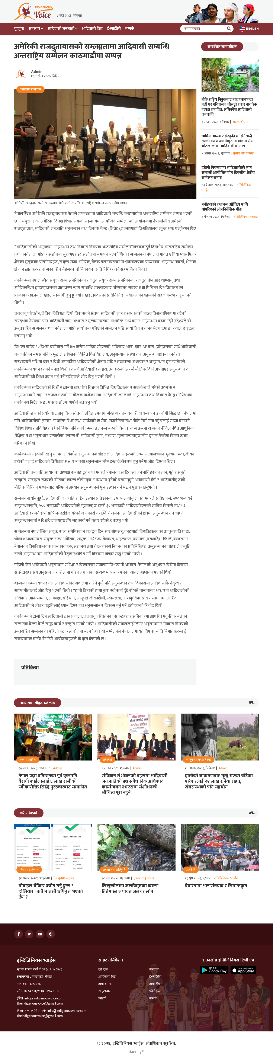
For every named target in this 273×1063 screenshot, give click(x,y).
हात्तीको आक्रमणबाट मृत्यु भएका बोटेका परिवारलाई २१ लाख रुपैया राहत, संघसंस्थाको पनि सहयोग (219, 781)
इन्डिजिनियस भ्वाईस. (129, 1043)
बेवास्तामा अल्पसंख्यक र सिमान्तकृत (216, 886)
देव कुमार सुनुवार (64, 878)
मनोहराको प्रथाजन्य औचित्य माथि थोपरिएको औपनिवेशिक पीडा (225, 207)
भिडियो (102, 998)
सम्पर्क (129, 29)
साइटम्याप (104, 991)
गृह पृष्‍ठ (103, 969)
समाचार (154, 969)
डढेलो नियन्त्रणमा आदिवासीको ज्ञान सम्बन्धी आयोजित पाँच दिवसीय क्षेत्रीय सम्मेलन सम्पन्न (228, 173)
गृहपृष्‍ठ (19, 29)
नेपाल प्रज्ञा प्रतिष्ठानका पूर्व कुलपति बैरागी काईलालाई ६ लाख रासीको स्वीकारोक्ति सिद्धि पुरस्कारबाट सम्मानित (53, 781)
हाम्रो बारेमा (105, 984)
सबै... (252, 702)
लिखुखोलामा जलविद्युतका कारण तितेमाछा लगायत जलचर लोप (130, 888)
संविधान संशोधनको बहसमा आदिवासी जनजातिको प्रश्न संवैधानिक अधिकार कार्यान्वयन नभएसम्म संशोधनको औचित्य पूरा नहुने (134, 784)
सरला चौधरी (240, 122)
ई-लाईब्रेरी (114, 29)
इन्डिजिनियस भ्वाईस (246, 217)
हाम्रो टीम (154, 984)
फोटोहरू (154, 991)
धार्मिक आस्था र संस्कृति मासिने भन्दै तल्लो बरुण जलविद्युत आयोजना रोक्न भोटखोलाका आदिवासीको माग (228, 141)
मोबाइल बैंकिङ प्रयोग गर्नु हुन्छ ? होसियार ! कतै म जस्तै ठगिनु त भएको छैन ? (51, 891)
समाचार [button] (34, 29)
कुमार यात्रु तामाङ (243, 153)
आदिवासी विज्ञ (92, 29)
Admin (36, 71)
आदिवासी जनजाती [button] (61, 29)
